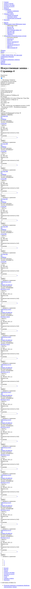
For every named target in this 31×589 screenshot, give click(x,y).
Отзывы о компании (13, 11)
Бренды (6, 569)
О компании (7, 9)
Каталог (6, 568)
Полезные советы (12, 17)
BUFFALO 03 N (5, 482)
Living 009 (3, 151)
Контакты (7, 19)
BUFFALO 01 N (5, 537)
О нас (5, 577)
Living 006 (3, 234)
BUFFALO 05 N (5, 427)
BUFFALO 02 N (5, 510)
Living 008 (3, 178)
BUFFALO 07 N (5, 372)
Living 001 (3, 261)
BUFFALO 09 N (5, 317)
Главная (6, 2)
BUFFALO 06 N (5, 399)
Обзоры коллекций (12, 15)
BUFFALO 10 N (5, 289)
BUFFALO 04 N (5, 455)
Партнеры (10, 12)
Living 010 (3, 123)
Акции (6, 571)
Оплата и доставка (9, 5)
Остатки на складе (9, 6)
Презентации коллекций (14, 18)
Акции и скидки (8, 3)
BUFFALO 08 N (5, 344)
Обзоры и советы (9, 14)
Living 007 (3, 206)
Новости (6, 8)
